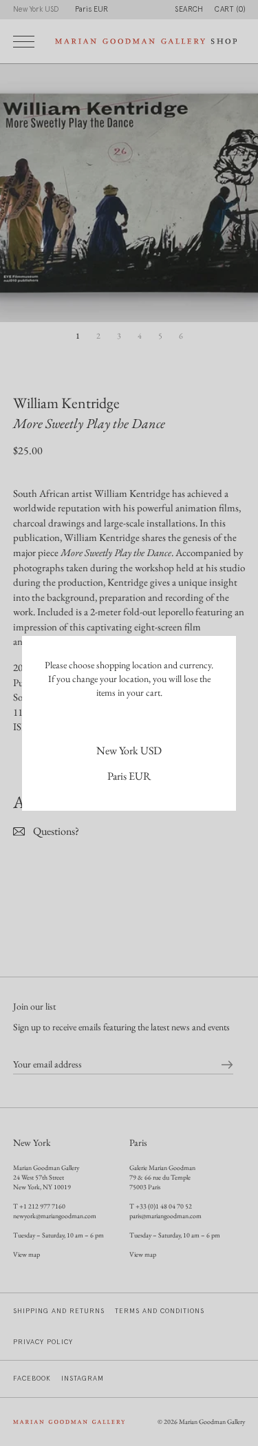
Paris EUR (129, 776)
